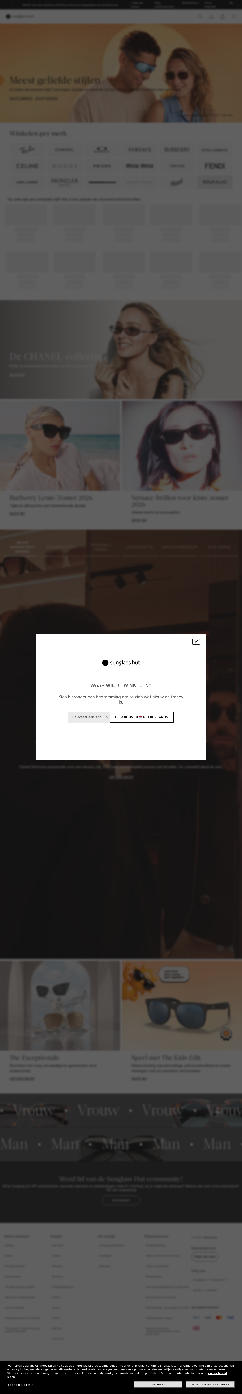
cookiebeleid (217, 1373)
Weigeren (158, 1384)
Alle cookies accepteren (210, 1384)
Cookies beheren (20, 1385)
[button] (196, 641)
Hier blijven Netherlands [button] (142, 717)
